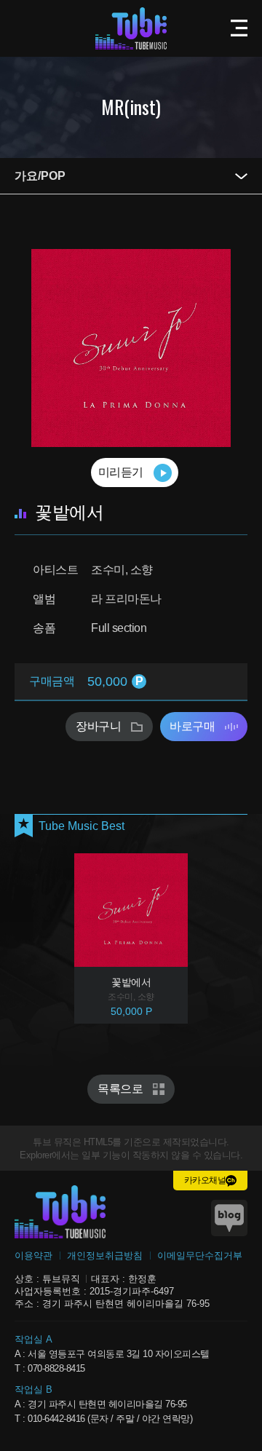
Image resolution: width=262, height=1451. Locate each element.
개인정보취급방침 (105, 1255)
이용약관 (33, 1255)
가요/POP (40, 176)
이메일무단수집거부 (199, 1255)
